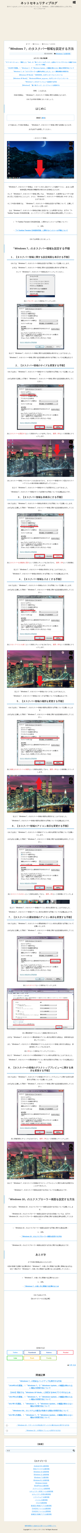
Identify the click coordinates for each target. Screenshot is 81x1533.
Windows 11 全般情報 (41, 1474)
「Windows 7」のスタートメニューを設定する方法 (40, 82)
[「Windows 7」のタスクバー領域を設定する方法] (48, 1352)
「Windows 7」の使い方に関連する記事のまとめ (41, 1286)
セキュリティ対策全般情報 (41, 1494)
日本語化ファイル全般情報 (41, 1508)
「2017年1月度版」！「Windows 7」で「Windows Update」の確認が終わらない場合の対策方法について (40, 1416)
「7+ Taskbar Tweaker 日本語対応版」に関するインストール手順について (41, 230)
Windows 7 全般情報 (63, 54)
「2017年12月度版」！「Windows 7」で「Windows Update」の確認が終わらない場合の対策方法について (40, 1398)
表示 (43, 118)
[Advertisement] (40, 25)
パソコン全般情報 (41, 1500)
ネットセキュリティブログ (39, 3)
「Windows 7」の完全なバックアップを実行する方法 (40, 1381)
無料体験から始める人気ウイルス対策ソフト (40, 1526)
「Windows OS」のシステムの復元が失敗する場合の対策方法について (40, 1411)
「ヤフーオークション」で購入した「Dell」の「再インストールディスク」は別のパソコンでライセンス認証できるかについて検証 (40, 63)
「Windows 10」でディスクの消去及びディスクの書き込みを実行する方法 (42, 1425)
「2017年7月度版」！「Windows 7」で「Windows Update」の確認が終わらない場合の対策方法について (40, 1405)
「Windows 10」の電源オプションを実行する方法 (43, 1430)
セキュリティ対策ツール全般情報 (41, 1491)
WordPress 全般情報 (41, 1486)
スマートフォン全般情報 (41, 1488)
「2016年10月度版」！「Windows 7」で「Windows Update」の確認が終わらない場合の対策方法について (40, 1387)
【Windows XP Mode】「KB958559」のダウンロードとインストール (40, 75)
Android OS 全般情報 (41, 1466)
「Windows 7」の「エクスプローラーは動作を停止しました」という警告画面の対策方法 (40, 71)
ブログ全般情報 (41, 1503)
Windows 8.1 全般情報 (41, 1480)
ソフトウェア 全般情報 (41, 1497)
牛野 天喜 (72, 1365)
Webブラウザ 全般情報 (41, 1469)
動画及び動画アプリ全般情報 (41, 1506)
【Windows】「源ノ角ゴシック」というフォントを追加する (41, 85)
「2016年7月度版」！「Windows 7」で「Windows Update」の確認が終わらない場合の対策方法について (40, 68)
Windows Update (41, 1483)
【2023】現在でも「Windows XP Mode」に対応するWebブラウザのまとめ (40, 1392)
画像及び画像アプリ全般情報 (41, 1514)
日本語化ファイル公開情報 (41, 1511)
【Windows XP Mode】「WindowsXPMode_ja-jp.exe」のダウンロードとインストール (40, 78)
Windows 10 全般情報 (41, 1472)
